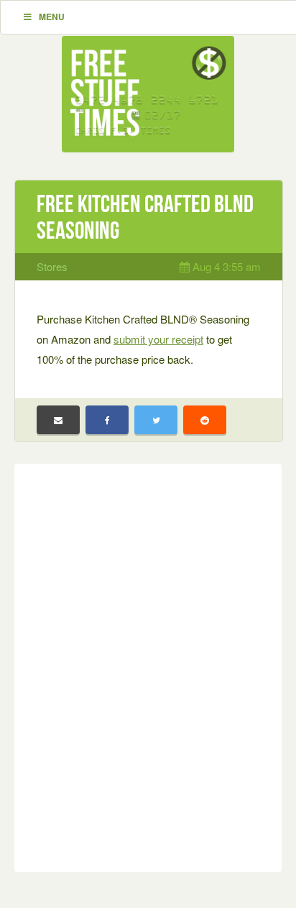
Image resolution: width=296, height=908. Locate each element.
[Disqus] (148, 665)
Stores (52, 266)
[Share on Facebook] (107, 419)
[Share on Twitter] (155, 419)
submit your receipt (158, 339)
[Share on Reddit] (204, 419)
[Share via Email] (58, 419)
